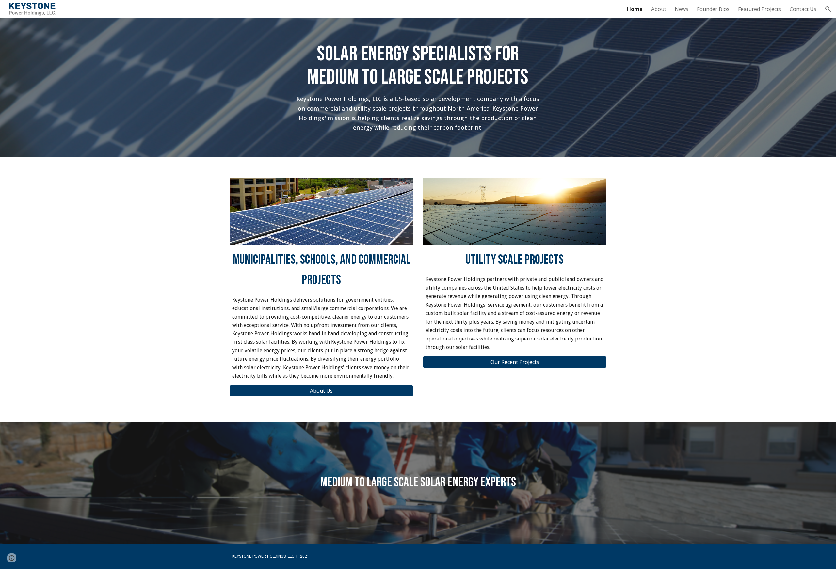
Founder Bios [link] (713, 9)
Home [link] (635, 9)
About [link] (658, 9)
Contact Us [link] (803, 9)
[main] (418, 87)
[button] (828, 9)
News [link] (681, 9)
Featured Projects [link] (759, 9)
